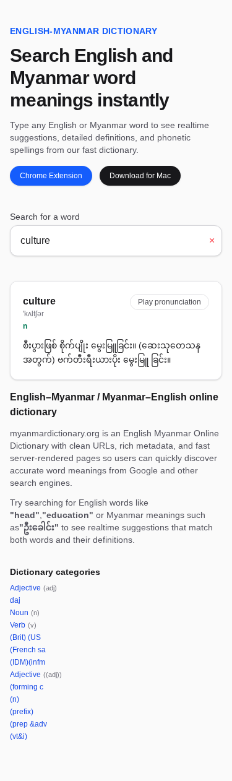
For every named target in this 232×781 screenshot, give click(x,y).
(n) (14, 699)
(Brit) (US (25, 637)
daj (15, 600)
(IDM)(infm (27, 662)
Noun (25, 612)
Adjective (33, 588)
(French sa (28, 649)
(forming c (26, 687)
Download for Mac (140, 175)
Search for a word (45, 217)
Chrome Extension (51, 175)
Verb (23, 625)
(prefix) (21, 711)
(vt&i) (18, 736)
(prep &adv (28, 724)
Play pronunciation (169, 302)
